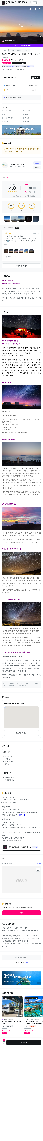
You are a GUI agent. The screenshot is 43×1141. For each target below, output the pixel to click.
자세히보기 (21, 815)
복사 (27, 962)
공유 (35, 9)
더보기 (5, 245)
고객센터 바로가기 (23, 957)
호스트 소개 (37, 163)
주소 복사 (38, 863)
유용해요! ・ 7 (11, 257)
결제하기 (24, 1042)
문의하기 (37, 167)
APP (34, 3)
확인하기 (22, 913)
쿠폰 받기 (36, 77)
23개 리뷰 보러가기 (21, 266)
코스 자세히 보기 (21, 733)
